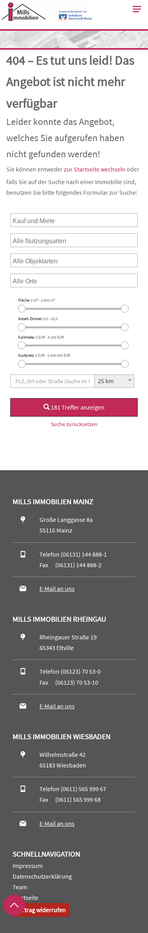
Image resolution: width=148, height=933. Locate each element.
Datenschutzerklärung (42, 876)
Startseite (25, 897)
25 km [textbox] (106, 381)
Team (20, 887)
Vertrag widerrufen (41, 910)
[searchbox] (50, 220)
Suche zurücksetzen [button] (74, 424)
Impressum (28, 866)
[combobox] (74, 220)
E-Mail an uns (57, 588)
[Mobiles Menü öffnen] (137, 9)
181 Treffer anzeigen (77, 407)
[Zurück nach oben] (14, 905)
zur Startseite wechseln (95, 169)
